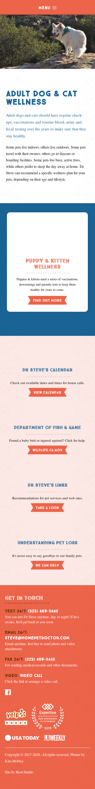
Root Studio (24, 771)
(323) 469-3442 (43, 610)
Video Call (31, 675)
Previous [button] (34, 322)
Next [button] (64, 322)
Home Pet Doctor (44, 62)
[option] (47, 262)
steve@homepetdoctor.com (37, 637)
